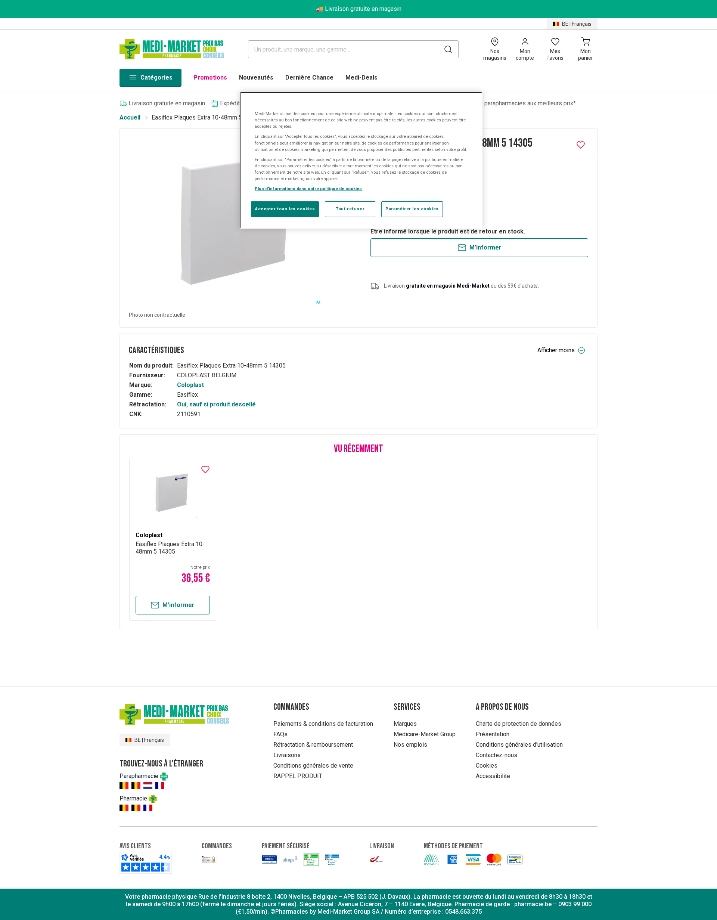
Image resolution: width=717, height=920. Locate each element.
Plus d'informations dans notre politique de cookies (308, 188)
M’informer (485, 247)
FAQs (280, 734)
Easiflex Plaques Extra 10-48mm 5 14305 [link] (206, 117)
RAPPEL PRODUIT (297, 776)
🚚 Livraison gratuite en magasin (358, 8)
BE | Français (577, 24)
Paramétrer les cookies (412, 208)
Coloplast (190, 384)
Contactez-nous (496, 755)
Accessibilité (493, 776)
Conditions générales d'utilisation (519, 744)
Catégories (156, 77)
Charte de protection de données (518, 723)
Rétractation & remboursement (313, 744)
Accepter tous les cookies (285, 208)
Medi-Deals (361, 77)
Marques (405, 723)
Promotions (210, 77)
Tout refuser (350, 208)
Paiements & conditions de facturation (323, 723)
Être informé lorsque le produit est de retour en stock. (447, 231)
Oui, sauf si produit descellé (216, 404)
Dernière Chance (309, 77)
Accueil (130, 117)
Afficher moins (556, 350)
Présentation (492, 734)
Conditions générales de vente (313, 765)
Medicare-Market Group (425, 734)
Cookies (486, 765)
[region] (361, 160)
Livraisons (287, 755)
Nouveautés (256, 77)
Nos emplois (410, 744)
